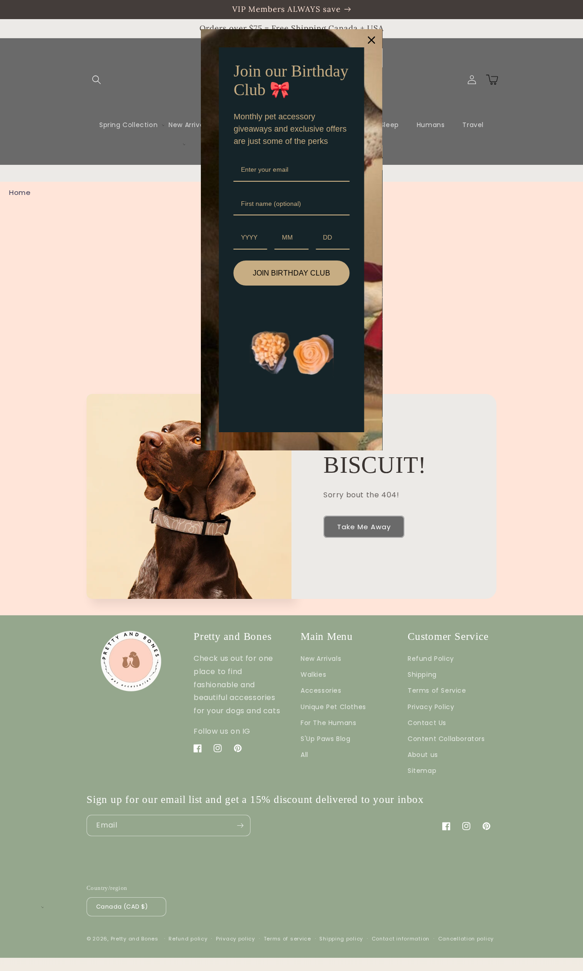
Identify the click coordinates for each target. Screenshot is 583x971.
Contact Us (427, 722)
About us (423, 754)
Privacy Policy (431, 706)
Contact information (401, 938)
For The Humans (328, 722)
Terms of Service (437, 690)
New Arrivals (321, 658)
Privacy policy (235, 938)
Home (20, 192)
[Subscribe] (240, 825)
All (304, 754)
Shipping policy (341, 938)
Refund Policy (431, 658)
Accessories (321, 690)
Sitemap (422, 770)
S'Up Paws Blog (325, 738)
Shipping (422, 674)
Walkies (313, 674)
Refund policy (188, 938)
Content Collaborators (446, 738)
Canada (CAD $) (122, 906)
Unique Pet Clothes (333, 706)
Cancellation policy (466, 938)
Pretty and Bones (135, 938)
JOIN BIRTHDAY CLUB (291, 273)
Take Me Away (364, 526)
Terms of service (287, 938)
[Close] (372, 40)
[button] (97, 80)
